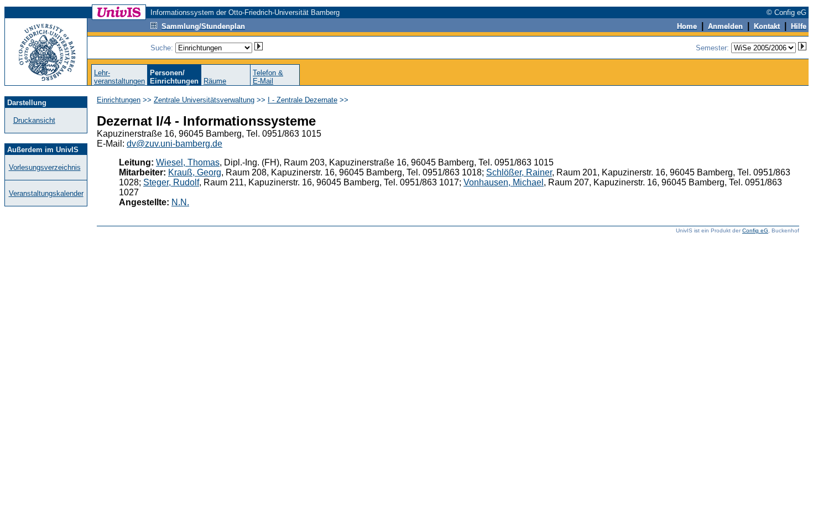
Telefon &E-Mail (268, 77)
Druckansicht (34, 120)
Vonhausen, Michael (503, 182)
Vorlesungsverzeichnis (45, 167)
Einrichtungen (118, 100)
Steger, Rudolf (171, 182)
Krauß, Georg (194, 172)
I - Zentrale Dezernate (302, 100)
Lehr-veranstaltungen (119, 77)
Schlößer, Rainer (519, 172)
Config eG (755, 230)
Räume (215, 81)
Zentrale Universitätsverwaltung (204, 100)
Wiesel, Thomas (188, 162)
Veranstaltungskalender (46, 193)
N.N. (180, 202)
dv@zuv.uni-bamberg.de (174, 143)
